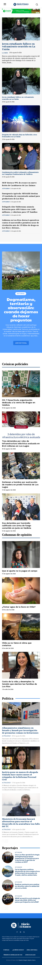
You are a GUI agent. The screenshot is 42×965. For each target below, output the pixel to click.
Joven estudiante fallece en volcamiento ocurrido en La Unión (18, 46)
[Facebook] (17, 932)
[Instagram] (20, 932)
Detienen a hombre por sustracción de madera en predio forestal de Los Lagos (20, 484)
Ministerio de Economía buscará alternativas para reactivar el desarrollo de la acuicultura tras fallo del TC (21, 823)
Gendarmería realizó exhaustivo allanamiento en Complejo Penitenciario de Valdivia (20, 173)
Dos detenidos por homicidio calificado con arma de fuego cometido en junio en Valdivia (16, 525)
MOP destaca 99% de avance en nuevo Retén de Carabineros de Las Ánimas (19, 183)
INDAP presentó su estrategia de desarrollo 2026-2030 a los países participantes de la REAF (27, 900)
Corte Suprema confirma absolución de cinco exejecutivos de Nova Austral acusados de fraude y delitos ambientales (27, 872)
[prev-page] (3, 236)
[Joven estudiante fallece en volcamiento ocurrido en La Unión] (21, 28)
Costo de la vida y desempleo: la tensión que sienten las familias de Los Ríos (19, 684)
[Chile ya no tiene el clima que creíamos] (21, 626)
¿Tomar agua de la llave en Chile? (19, 607)
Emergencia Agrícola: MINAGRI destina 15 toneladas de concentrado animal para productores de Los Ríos (21, 196)
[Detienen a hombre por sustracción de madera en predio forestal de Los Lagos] (21, 465)
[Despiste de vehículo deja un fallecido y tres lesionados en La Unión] (21, 118)
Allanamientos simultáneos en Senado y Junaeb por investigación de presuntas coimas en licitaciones (20, 730)
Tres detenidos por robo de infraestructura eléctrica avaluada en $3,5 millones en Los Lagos (21, 443)
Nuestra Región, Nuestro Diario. (27, 960)
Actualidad (6, 188)
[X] (24, 932)
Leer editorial (21, 343)
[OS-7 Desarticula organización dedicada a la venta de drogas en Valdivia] (21, 383)
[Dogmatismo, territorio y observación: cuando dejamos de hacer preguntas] (21, 270)
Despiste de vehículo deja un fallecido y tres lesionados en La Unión (19, 135)
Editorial (21, 293)
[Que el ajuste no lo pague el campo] (21, 554)
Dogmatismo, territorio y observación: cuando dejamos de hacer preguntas (21, 309)
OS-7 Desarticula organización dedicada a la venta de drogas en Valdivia (18, 402)
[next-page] (6, 236)
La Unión (5, 53)
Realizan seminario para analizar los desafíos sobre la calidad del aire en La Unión (27, 886)
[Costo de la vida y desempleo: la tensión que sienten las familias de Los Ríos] (21, 665)
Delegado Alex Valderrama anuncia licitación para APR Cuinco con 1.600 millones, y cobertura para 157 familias (19, 209)
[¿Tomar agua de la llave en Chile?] (21, 590)
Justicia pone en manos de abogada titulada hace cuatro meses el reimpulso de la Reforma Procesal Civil (20, 776)
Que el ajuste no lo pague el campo (19, 571)
